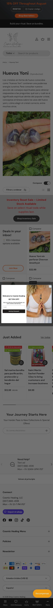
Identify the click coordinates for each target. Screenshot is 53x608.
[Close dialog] (50, 286)
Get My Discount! (14, 311)
